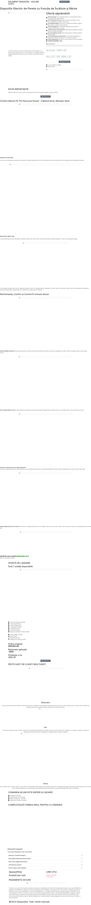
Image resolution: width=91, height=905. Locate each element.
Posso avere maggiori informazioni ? (18, 861)
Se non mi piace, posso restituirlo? (17, 868)
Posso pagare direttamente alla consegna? (20, 858)
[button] (45, 855)
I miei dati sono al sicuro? (15, 864)
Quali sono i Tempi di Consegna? (17, 855)
